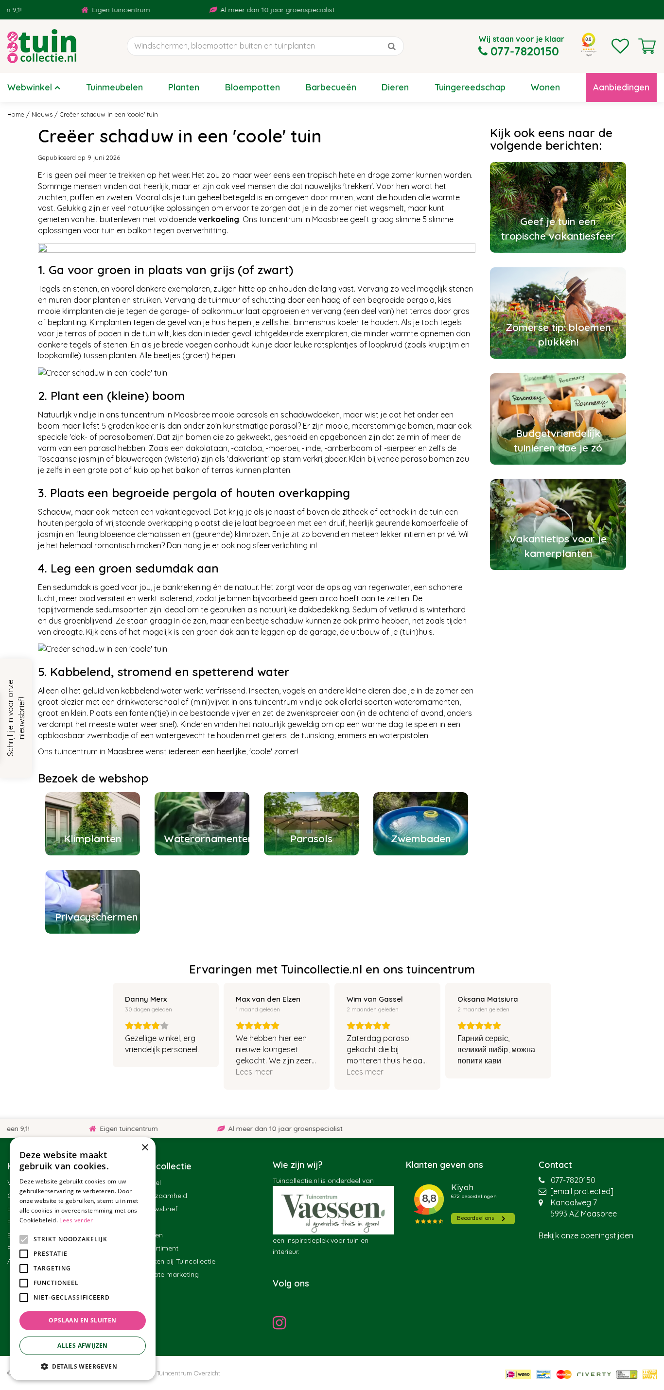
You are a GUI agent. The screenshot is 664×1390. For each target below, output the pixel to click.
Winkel (150, 1182)
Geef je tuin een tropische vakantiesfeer (558, 228)
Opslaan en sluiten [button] (82, 1320)
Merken (151, 1235)
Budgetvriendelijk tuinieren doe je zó (558, 440)
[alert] (83, 1258)
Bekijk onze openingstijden (586, 1235)
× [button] (144, 1147)
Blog (147, 1221)
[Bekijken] (647, 46)
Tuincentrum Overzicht (188, 1373)
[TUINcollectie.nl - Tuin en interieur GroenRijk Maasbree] (41, 46)
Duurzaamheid (163, 1195)
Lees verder (76, 1220)
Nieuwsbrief (158, 1208)
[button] (82, 1366)
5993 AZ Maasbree (583, 1213)
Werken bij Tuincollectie (177, 1261)
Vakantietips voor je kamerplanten (558, 545)
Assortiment (159, 1248)
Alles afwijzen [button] (82, 1345)
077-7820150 (573, 1180)
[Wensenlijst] (620, 46)
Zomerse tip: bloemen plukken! (558, 334)
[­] (282, 1322)
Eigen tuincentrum (87, 9)
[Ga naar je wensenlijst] (620, 46)
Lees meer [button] (254, 1072)
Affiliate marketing (169, 1274)
